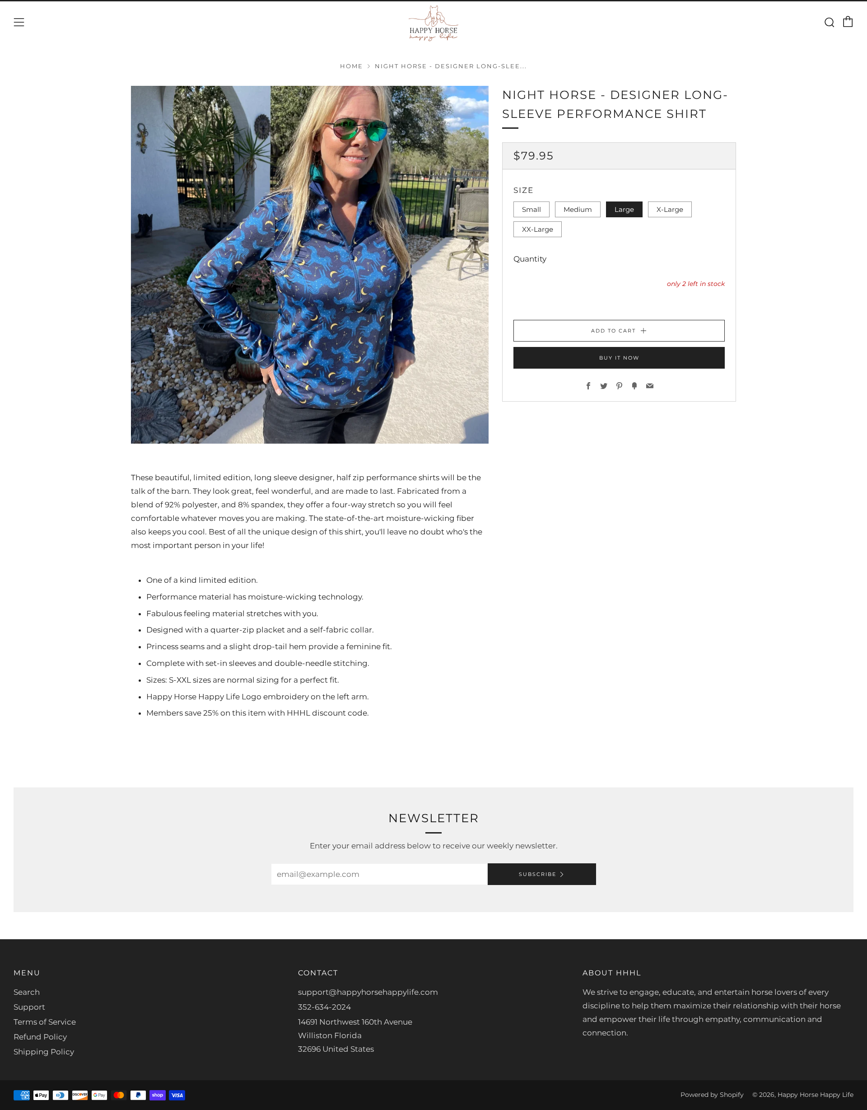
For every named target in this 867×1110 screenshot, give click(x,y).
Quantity (529, 258)
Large (624, 209)
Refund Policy (40, 1036)
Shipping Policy (44, 1051)
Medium (578, 209)
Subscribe (537, 874)
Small (531, 209)
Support (29, 1007)
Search (27, 992)
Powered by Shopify (712, 1094)
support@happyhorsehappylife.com (368, 992)
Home (351, 66)
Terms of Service (45, 1021)
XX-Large (537, 229)
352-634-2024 (324, 1007)
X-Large (670, 209)
